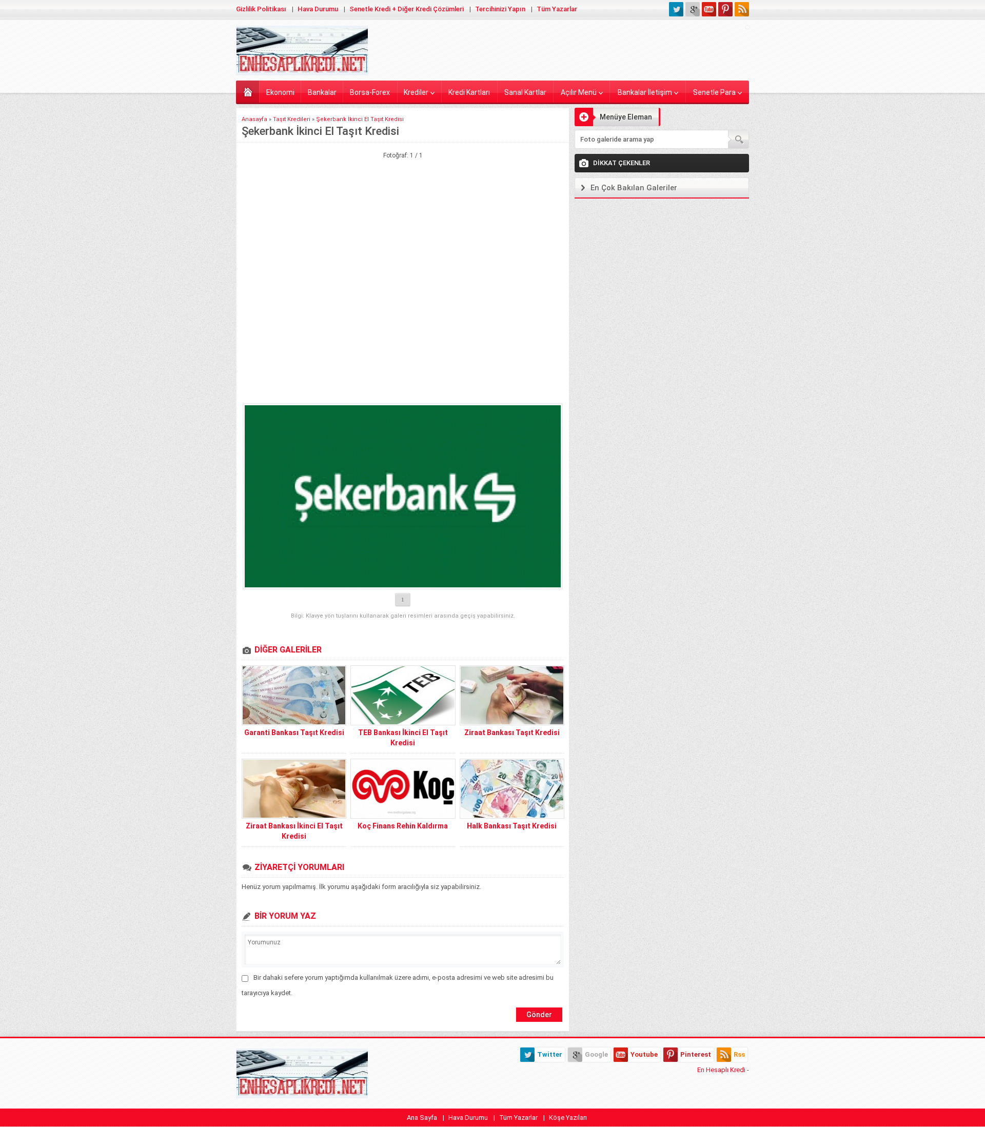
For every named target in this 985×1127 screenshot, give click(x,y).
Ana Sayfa (422, 1117)
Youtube (644, 1054)
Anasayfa (247, 92)
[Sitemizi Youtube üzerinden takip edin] (709, 9)
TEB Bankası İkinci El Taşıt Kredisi (403, 737)
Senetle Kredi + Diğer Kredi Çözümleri (406, 9)
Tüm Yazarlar (557, 9)
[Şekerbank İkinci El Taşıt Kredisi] (403, 496)
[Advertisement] (403, 211)
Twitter (549, 1054)
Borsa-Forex (370, 92)
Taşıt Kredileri (291, 119)
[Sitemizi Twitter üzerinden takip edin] (676, 9)
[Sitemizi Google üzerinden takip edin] (692, 9)
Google (596, 1054)
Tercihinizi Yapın (500, 9)
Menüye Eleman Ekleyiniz (613, 119)
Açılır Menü (579, 92)
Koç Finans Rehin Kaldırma (403, 826)
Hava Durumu (318, 9)
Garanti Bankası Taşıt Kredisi (294, 732)
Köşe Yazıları (568, 1117)
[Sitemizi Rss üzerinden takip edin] (742, 9)
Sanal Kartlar (525, 92)
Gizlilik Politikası (261, 9)
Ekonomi (280, 92)
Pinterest (695, 1054)
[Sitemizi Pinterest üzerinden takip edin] (725, 9)
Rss (739, 1054)
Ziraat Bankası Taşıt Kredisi (512, 732)
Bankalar (322, 92)
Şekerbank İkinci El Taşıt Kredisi (360, 119)
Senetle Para (714, 92)
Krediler (416, 92)
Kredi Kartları (469, 92)
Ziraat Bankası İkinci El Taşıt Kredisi (294, 831)
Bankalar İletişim (645, 92)
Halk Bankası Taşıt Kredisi (512, 826)
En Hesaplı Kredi (721, 1070)
